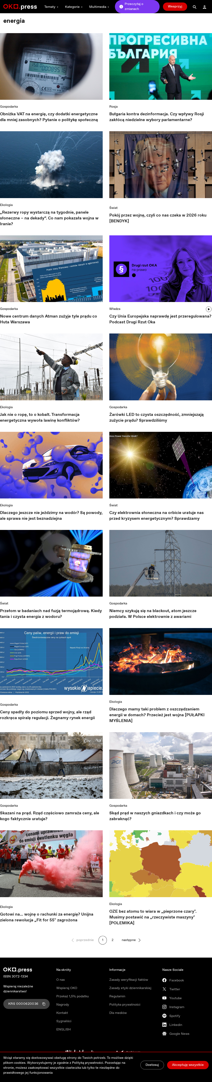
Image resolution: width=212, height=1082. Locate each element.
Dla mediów (118, 1013)
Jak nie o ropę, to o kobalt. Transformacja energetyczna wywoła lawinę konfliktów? (40, 417)
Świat (113, 208)
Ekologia (6, 205)
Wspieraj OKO (66, 988)
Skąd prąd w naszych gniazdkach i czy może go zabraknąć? (155, 816)
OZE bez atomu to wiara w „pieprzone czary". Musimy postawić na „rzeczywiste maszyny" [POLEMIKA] (152, 917)
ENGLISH (63, 1029)
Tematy (49, 7)
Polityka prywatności (124, 1005)
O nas (60, 980)
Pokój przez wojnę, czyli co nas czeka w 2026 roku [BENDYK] (157, 218)
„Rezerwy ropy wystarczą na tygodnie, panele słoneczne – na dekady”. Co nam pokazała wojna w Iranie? (49, 218)
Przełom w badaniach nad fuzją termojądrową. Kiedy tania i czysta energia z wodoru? (51, 614)
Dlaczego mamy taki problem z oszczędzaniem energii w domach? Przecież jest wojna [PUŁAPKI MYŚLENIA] (157, 715)
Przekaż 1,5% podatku (72, 996)
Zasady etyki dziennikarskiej (130, 988)
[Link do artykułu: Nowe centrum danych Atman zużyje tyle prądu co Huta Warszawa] (51, 268)
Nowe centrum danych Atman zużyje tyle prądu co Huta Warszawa (48, 319)
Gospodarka (9, 107)
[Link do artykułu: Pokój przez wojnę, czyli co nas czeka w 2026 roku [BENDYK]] (160, 166)
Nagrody (62, 1005)
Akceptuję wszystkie (188, 1065)
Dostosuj (152, 1065)
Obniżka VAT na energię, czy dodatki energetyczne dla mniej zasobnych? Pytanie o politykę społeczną (49, 117)
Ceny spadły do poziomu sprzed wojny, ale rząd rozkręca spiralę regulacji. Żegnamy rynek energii (47, 715)
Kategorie (72, 7)
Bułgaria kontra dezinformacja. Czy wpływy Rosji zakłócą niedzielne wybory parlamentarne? (156, 117)
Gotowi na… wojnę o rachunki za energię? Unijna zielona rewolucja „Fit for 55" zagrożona (46, 917)
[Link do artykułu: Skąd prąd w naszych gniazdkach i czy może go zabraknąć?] (160, 765)
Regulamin (117, 996)
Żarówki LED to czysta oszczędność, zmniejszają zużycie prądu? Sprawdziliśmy (156, 417)
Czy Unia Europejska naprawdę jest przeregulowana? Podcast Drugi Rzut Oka (160, 319)
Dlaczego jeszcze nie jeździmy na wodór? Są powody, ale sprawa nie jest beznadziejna (51, 515)
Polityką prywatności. (88, 1063)
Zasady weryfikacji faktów (128, 980)
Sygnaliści (63, 1021)
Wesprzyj (175, 6)
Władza (114, 309)
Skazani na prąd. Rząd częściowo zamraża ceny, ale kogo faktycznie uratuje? (49, 816)
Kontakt (62, 1013)
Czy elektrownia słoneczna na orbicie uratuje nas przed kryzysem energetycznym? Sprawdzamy (156, 515)
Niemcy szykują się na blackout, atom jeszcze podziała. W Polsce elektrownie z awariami (152, 614)
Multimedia (97, 7)
